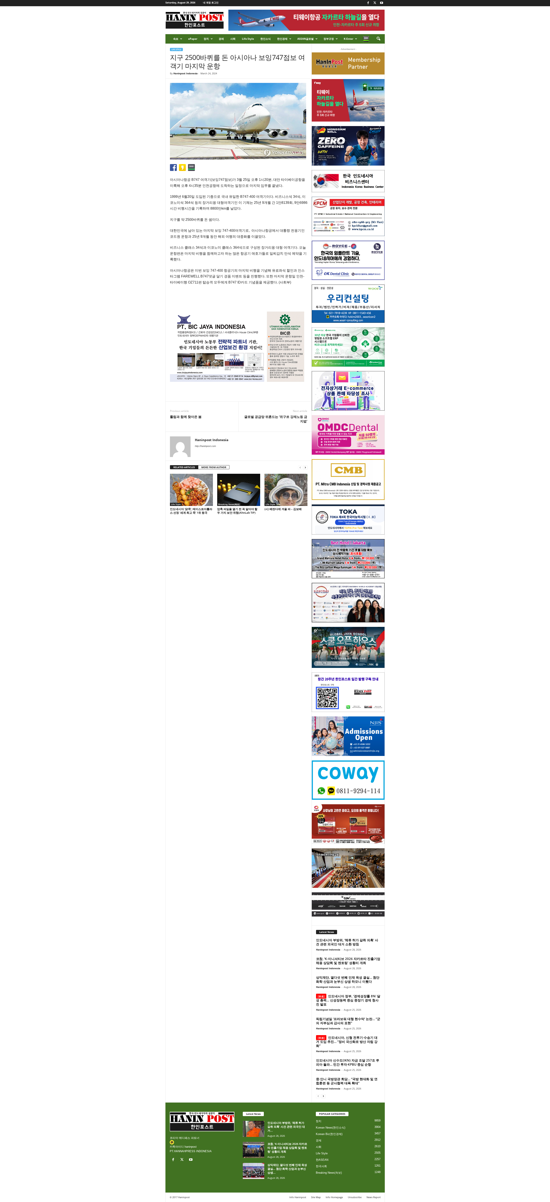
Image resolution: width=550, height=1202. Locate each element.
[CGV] (348, 904)
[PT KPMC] (348, 216)
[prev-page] (300, 467)
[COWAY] (348, 780)
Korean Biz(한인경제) (329, 1134)
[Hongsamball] (348, 146)
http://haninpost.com (205, 446)
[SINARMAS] (348, 602)
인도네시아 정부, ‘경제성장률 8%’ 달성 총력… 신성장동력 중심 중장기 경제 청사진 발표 (348, 1000)
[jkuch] (348, 868)
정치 (206, 39)
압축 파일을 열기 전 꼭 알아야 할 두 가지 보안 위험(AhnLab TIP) (237, 511)
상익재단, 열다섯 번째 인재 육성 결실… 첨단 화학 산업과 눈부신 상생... (287, 1169)
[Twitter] (374, 3)
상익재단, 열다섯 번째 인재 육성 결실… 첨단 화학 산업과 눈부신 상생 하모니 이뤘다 (347, 979)
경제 (221, 39)
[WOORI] (348, 304)
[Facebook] (368, 3)
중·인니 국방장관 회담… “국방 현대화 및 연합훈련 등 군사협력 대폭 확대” (346, 1081)
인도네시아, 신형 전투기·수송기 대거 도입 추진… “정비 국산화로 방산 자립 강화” (346, 1041)
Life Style (248, 39)
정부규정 (329, 39)
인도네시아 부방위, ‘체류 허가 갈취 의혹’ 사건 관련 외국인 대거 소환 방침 (347, 942)
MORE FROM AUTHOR (213, 467)
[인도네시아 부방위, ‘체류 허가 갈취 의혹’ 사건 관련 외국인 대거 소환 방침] (253, 1129)
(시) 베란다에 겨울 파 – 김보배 (283, 509)
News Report (374, 1197)
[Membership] (348, 63)
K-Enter (348, 39)
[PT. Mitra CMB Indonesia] (348, 479)
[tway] (348, 100)
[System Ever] (348, 347)
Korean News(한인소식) (330, 1127)
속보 (175, 39)
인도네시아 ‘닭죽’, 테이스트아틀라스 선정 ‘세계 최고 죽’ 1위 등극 (191, 511)
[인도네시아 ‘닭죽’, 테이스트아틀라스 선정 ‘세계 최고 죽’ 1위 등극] (191, 490)
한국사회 (321, 1166)
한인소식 (265, 39)
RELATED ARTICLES (184, 467)
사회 (232, 39)
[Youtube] (381, 3)
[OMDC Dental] (348, 435)
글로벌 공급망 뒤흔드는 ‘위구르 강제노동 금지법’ (275, 418)
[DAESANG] (348, 824)
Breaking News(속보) (229, 504)
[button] (378, 39)
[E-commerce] (348, 391)
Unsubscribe (355, 1197)
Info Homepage (334, 1197)
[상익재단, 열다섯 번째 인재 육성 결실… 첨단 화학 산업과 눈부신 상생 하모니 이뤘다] (253, 1171)
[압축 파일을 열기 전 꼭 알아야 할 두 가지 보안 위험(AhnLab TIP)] (238, 490)
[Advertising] (238, 347)
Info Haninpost (297, 1197)
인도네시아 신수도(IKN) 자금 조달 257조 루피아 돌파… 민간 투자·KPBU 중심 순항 (347, 1062)
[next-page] (305, 467)
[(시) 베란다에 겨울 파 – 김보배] (285, 490)
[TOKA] (348, 519)
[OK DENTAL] (348, 260)
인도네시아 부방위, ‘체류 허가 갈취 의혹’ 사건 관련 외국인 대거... (286, 1126)
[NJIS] (348, 736)
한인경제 (282, 39)
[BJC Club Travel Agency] (348, 559)
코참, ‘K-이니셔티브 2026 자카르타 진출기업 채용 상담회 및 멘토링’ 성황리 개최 (348, 961)
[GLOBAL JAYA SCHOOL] (348, 647)
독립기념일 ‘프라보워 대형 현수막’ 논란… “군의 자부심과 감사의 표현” (348, 1021)
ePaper (192, 39)
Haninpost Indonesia (185, 73)
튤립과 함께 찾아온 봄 (186, 416)
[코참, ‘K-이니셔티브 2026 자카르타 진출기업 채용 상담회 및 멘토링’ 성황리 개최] (253, 1150)
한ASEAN (322, 1159)
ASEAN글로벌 (305, 39)
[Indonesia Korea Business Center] (348, 181)
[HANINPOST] (348, 692)
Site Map (316, 1197)
